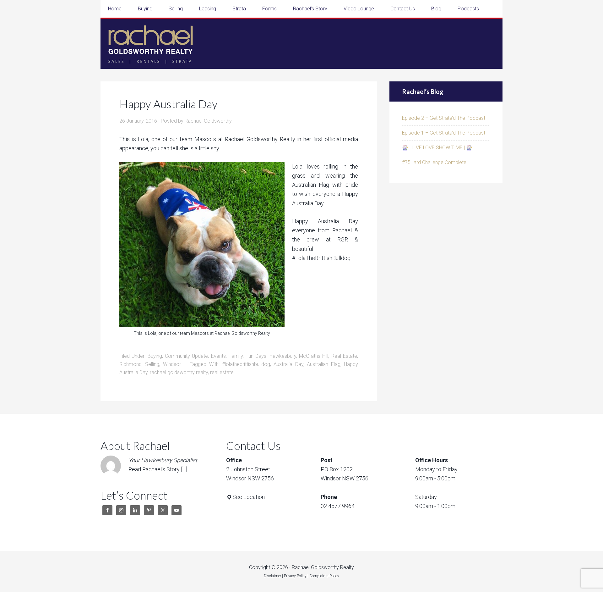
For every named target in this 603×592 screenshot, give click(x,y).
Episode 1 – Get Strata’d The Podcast (443, 133)
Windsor (172, 364)
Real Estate (344, 356)
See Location (248, 497)
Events (218, 356)
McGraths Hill (313, 356)
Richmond (130, 364)
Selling (152, 364)
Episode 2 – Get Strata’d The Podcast (443, 118)
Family (236, 356)
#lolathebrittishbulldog (246, 364)
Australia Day (288, 364)
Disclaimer (272, 576)
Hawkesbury (282, 356)
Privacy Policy (295, 576)
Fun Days (256, 356)
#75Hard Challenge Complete (434, 162)
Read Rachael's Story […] (157, 469)
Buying (155, 356)
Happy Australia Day (168, 104)
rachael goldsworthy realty (179, 372)
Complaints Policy (324, 576)
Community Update (186, 356)
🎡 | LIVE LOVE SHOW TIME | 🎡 (437, 148)
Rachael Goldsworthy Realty (150, 44)
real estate (222, 372)
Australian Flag (323, 364)
